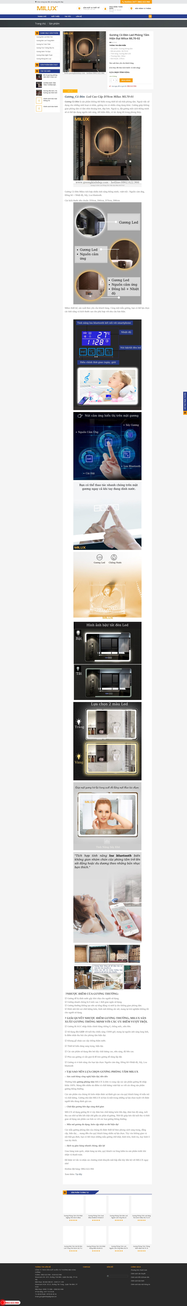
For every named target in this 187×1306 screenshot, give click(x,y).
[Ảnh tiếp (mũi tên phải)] (182, 653)
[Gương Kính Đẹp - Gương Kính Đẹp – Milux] (49, 9)
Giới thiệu (55, 16)
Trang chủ (41, 16)
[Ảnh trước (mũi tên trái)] (3, 653)
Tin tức (68, 16)
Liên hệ (79, 16)
